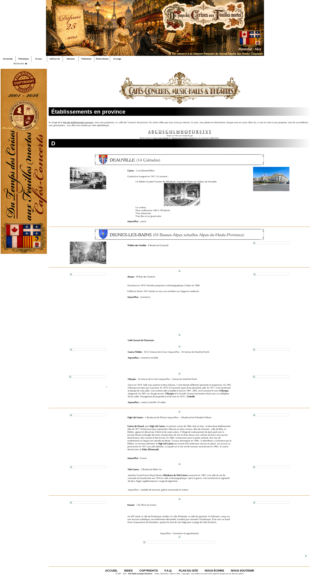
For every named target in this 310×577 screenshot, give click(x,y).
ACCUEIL (111, 570)
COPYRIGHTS (148, 570)
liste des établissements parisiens (78, 122)
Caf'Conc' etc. (55, 59)
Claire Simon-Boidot (160, 138)
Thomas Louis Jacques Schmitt (183, 138)
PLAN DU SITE (188, 570)
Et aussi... (39, 59)
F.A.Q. (168, 570)
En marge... (117, 59)
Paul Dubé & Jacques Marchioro (140, 574)
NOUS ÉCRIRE (214, 570)
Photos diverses (102, 59)
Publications (86, 59)
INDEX (128, 570)
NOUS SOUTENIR (242, 570)
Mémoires (71, 59)
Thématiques (23, 59)
